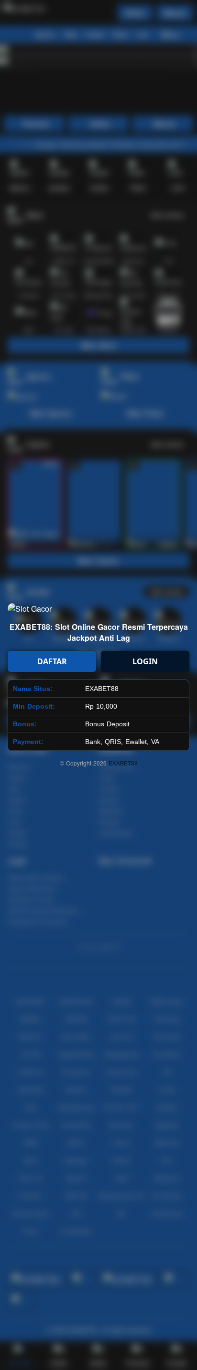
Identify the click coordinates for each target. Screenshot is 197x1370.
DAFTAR (52, 661)
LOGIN (145, 661)
